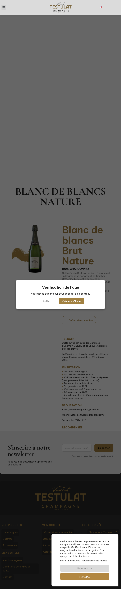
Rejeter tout (84, 568)
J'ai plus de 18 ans (71, 301)
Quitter (46, 301)
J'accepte (84, 576)
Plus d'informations (70, 560)
